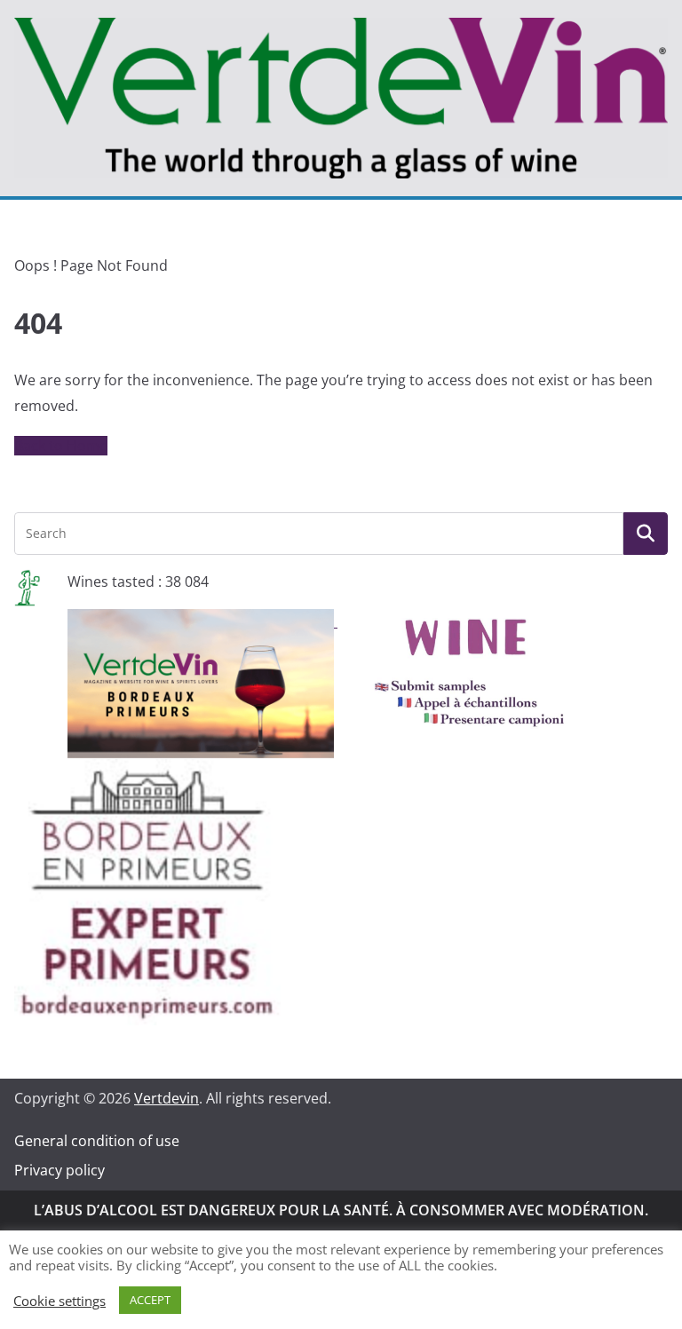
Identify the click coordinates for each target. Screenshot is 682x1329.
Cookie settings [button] (59, 1301)
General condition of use (96, 1141)
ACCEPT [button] (150, 1300)
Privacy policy (59, 1170)
